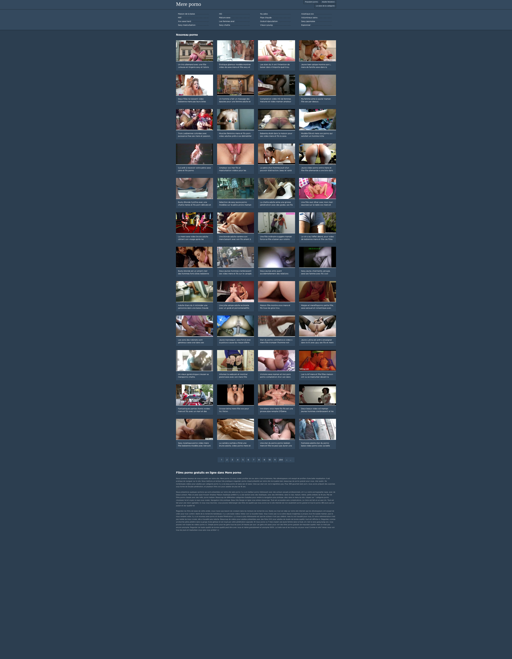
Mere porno (188, 4)
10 (270, 460)
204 (281, 460)
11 (275, 460)
